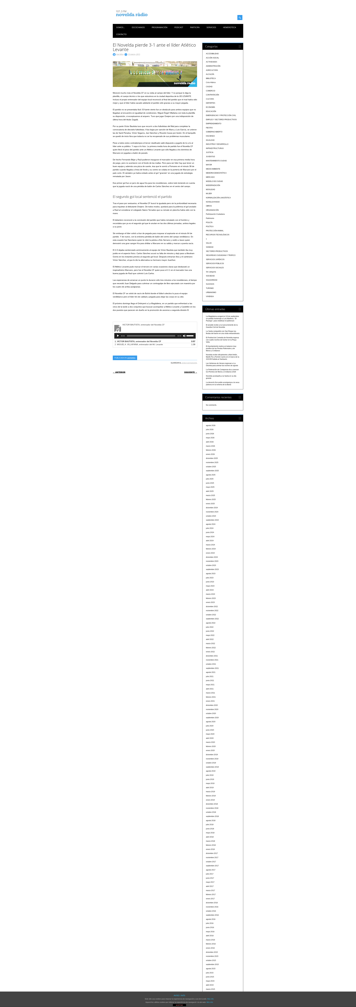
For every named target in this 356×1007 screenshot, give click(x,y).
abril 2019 (210, 788)
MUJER (209, 194)
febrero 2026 (211, 450)
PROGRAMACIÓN (159, 27)
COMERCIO (210, 91)
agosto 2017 (210, 870)
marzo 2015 (210, 989)
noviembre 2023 (212, 561)
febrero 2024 (211, 549)
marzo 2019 (210, 792)
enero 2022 (210, 652)
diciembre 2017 (212, 853)
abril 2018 (210, 837)
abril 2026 (210, 442)
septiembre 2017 (212, 866)
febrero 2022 (211, 648)
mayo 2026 (210, 438)
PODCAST (178, 27)
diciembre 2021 (212, 656)
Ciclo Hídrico (211, 82)
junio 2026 (210, 434)
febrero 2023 (211, 598)
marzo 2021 (210, 693)
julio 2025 (209, 479)
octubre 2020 (211, 713)
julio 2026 (209, 429)
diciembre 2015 (212, 952)
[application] (155, 336)
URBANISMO (211, 292)
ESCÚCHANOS (138, 27)
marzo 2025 (210, 495)
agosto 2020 (210, 722)
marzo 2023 (210, 594)
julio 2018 (209, 825)
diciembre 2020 (212, 705)
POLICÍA (209, 222)
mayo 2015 (210, 981)
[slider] (190, 335)
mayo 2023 (210, 586)
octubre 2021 (211, 664)
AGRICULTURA (212, 70)
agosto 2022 (210, 623)
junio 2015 (210, 977)
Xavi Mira (119, 54)
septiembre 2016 (212, 915)
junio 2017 (210, 878)
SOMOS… (120, 27)
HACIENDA (210, 136)
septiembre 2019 (212, 767)
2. (139, 344)
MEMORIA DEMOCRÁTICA (216, 173)
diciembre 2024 (212, 508)
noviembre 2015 (212, 956)
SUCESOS (210, 284)
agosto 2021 (210, 672)
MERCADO (210, 177)
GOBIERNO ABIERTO (214, 132)
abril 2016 (210, 936)
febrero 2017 (211, 894)
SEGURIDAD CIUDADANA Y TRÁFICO (220, 255)
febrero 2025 (211, 499)
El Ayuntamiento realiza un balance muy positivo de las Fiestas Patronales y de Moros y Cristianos (221, 348)
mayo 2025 (210, 487)
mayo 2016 (210, 932)
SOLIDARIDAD (211, 280)
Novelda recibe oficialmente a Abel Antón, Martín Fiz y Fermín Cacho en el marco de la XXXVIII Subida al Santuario (222, 357)
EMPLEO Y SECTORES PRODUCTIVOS (221, 120)
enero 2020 (210, 750)
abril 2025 (210, 491)
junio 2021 (210, 680)
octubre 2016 (211, 911)
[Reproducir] (118, 335)
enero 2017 (210, 899)
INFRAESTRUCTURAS (215, 148)
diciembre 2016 (212, 903)
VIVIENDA (210, 296)
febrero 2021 (211, 697)
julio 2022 (209, 627)
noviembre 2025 (212, 462)
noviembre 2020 (212, 709)
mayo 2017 (210, 882)
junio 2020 (210, 730)
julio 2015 (209, 973)
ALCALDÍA (210, 74)
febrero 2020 (211, 746)
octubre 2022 (211, 615)
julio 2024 (209, 528)
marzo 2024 (210, 545)
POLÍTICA (209, 226)
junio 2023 (210, 582)
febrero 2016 (211, 944)
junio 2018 (210, 829)
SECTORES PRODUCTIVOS (217, 251)
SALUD (209, 243)
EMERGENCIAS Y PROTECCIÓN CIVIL (221, 115)
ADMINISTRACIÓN (213, 66)
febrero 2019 (211, 796)
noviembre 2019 (212, 759)
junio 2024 (210, 532)
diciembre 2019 (212, 755)
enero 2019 (210, 800)
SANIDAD (209, 247)
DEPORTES (131, 358)
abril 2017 (210, 886)
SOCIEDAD (210, 276)
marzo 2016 (210, 940)
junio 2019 (210, 779)
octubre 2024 (211, 516)
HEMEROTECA (229, 27)
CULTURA (210, 99)
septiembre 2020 (212, 718)
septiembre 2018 (212, 816)
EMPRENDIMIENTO (213, 124)
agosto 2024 (210, 524)
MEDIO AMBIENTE (213, 169)
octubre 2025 (211, 467)
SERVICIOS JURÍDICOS (215, 259)
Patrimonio (210, 218)
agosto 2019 (210, 771)
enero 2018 (210, 849)
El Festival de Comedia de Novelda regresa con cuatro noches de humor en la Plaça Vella (222, 340)
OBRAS (209, 206)
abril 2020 (210, 738)
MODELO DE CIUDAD (214, 181)
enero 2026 (210, 454)
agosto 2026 (210, 425)
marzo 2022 (210, 643)
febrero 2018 (211, 845)
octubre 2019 (211, 763)
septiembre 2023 (212, 569)
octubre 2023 (211, 565)
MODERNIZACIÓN (213, 185)
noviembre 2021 (212, 660)
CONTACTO (121, 34)
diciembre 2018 (212, 804)
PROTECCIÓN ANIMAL (215, 231)
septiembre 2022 (212, 619)
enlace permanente (189, 363)
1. (138, 341)
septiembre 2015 (212, 964)
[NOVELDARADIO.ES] (137, 19)
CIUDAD (209, 87)
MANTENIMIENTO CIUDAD (216, 161)
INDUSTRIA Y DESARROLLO (217, 144)
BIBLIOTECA (211, 78)
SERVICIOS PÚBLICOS (215, 263)
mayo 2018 (210, 833)
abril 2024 (210, 541)
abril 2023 (210, 590)
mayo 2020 (210, 734)
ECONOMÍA (210, 107)
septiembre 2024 (212, 520)
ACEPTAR (179, 1005)
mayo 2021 (210, 685)
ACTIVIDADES (211, 62)
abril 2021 (210, 689)
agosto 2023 (210, 574)
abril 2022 (210, 639)
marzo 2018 (210, 841)
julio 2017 (209, 874)
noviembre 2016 (212, 907)
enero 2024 (210, 553)
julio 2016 (209, 923)
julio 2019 (209, 775)
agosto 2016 (210, 919)
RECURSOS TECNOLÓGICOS (217, 235)
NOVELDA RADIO (213, 202)
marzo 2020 (210, 742)
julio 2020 (209, 726)
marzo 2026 (210, 446)
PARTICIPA (195, 27)
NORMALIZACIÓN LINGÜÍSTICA (218, 198)
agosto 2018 (210, 821)
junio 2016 (210, 927)
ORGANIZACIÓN (212, 210)
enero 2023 (210, 602)
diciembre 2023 (212, 557)
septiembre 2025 (212, 471)
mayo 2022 (210, 635)
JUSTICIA (209, 152)
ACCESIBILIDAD (212, 54)
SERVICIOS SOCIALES (215, 268)
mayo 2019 (210, 783)
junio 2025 (210, 483)
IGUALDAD (210, 140)
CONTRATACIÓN (212, 95)
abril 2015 (210, 985)
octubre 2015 (211, 960)
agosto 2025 (210, 475)
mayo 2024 (210, 537)
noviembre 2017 (212, 857)
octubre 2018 (211, 812)
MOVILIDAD (210, 189)
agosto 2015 (210, 969)
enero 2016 (210, 948)
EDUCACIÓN (211, 111)
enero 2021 (210, 701)
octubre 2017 (211, 862)
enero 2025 (210, 504)
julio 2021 (209, 676)
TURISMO (210, 288)
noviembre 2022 (212, 611)
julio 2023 (209, 578)
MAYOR (209, 165)
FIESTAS (209, 128)
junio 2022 (210, 631)
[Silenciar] (184, 335)
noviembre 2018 (212, 808)
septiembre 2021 (212, 668)
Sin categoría (211, 272)
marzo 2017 (210, 890)
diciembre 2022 (212, 607)
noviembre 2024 (212, 512)
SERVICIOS (211, 27)
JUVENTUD (210, 157)
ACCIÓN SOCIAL (212, 58)
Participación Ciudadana (215, 214)
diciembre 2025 (212, 458)
